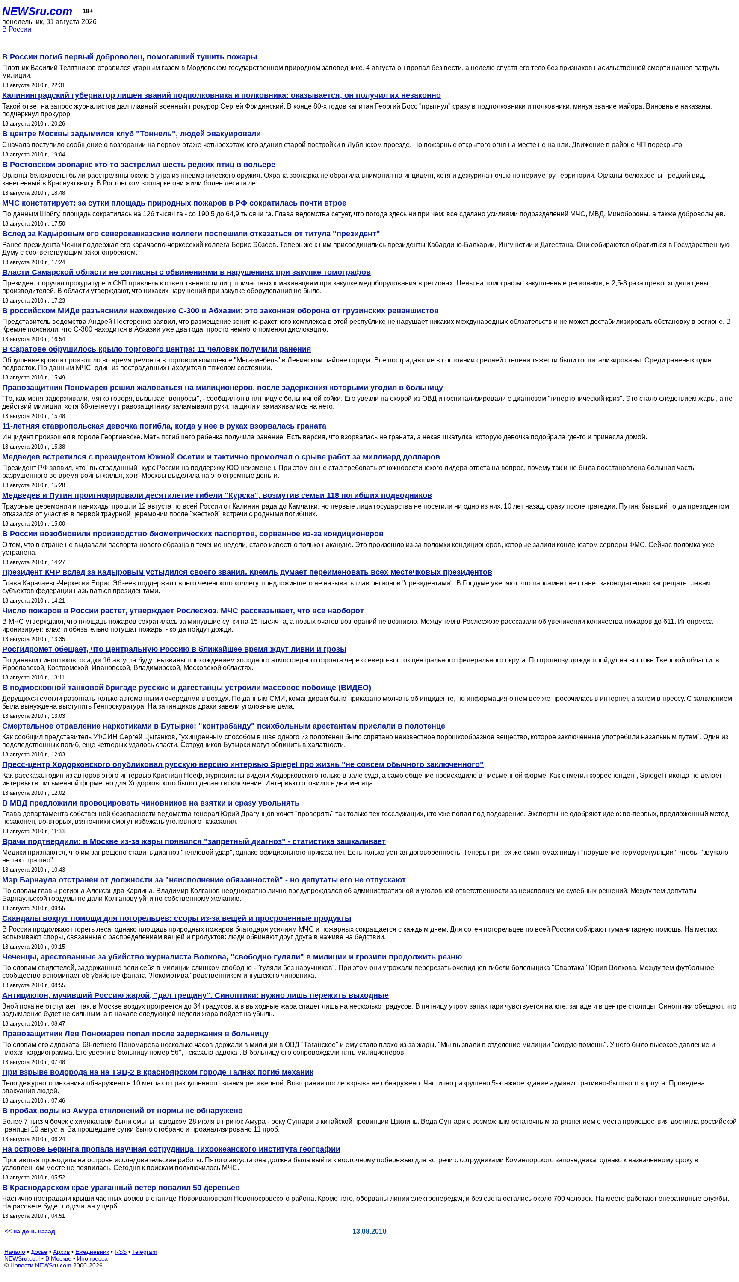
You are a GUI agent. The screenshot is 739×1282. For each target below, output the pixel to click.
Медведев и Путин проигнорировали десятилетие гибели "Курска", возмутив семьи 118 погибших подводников (217, 495)
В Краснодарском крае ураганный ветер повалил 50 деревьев (121, 1187)
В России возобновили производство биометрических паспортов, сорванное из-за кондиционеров (193, 533)
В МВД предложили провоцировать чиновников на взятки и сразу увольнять (150, 803)
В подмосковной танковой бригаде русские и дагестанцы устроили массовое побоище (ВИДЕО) (186, 687)
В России (16, 29)
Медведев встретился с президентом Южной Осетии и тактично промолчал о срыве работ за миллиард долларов (221, 457)
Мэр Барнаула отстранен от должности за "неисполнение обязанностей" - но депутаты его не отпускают (204, 880)
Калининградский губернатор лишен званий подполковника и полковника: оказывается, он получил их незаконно (221, 95)
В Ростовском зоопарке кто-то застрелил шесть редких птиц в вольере (138, 164)
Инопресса (92, 1258)
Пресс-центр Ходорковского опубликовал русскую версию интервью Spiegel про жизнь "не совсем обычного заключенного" (243, 764)
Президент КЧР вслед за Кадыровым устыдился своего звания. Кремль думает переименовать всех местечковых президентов (247, 572)
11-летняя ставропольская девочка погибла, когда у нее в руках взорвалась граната (164, 426)
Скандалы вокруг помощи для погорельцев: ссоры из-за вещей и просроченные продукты (176, 918)
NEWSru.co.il (22, 1258)
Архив (61, 1251)
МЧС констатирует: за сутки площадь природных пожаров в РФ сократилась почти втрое (174, 203)
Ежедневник (92, 1251)
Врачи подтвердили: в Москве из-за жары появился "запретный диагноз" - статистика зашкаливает (194, 841)
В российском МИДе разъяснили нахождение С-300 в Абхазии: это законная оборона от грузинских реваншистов (220, 310)
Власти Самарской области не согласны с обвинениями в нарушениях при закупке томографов (186, 272)
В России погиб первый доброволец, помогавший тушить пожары (129, 57)
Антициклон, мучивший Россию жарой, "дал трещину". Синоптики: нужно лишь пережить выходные (195, 995)
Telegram (144, 1251)
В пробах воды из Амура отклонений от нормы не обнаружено (122, 1110)
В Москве (58, 1258)
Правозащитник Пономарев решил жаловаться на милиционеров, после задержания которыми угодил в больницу (222, 387)
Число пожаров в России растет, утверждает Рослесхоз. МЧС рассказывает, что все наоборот (183, 610)
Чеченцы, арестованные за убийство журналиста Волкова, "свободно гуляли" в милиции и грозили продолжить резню (232, 957)
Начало (14, 1251)
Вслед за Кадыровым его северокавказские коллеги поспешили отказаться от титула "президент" (191, 233)
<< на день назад (30, 1231)
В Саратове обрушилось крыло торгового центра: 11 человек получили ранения (156, 349)
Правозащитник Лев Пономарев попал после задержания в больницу (135, 1033)
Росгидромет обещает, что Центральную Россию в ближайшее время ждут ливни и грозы (174, 649)
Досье (39, 1251)
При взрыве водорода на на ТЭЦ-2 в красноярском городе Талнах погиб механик (157, 1072)
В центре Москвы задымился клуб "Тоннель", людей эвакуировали (131, 133)
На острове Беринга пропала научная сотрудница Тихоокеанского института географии (171, 1149)
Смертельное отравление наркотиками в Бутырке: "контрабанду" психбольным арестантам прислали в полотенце (223, 726)
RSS (121, 1251)
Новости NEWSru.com (40, 1265)
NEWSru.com (37, 11)
